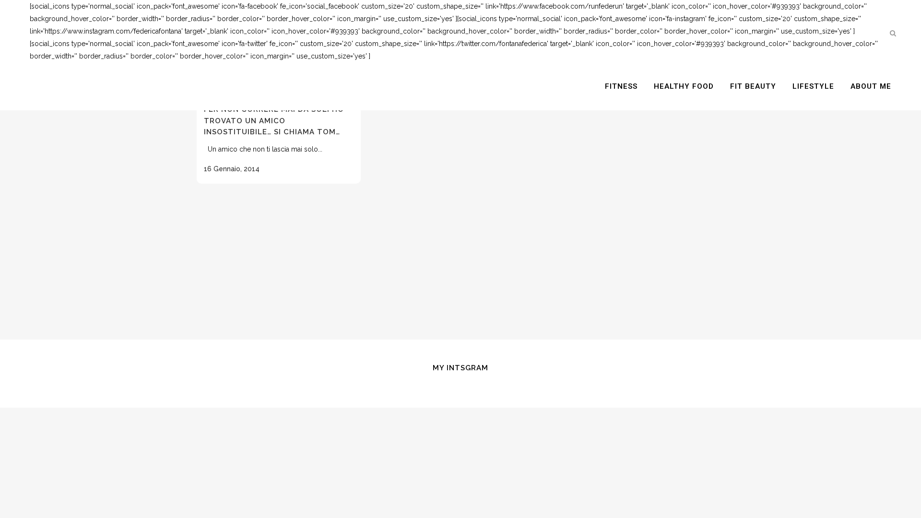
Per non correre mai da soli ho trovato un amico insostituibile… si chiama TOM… (274, 120)
